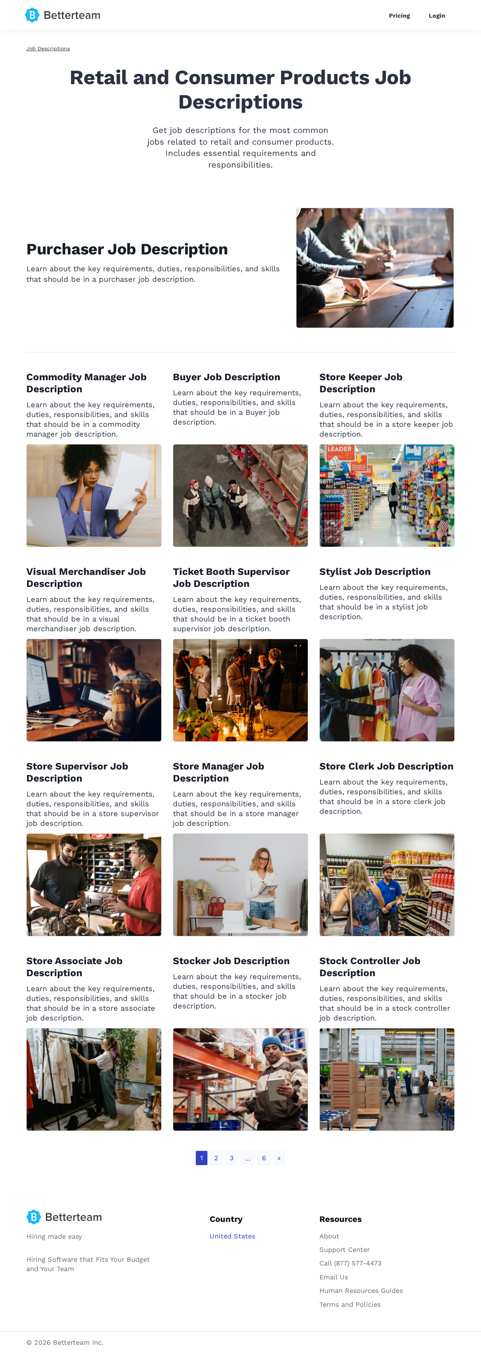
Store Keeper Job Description (360, 383)
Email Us (333, 1277)
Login (437, 15)
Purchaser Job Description (127, 249)
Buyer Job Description (226, 376)
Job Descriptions (48, 48)
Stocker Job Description (231, 960)
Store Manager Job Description (218, 772)
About (329, 1236)
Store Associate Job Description (74, 966)
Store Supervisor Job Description (77, 772)
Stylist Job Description (375, 571)
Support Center (344, 1249)
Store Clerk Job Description (386, 766)
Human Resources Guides (361, 1290)
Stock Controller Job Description (369, 966)
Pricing (399, 15)
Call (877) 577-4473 (350, 1263)
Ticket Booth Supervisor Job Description (231, 577)
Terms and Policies (350, 1304)
